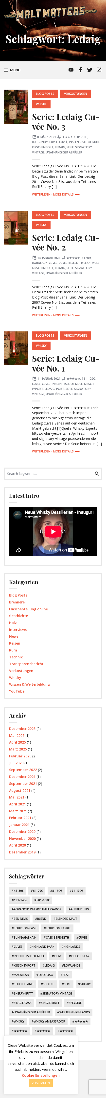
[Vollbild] (94, 550)
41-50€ (19, 891)
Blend (41, 919)
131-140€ (20, 900)
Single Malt (50, 1003)
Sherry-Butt (23, 993)
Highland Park (43, 947)
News (13, 636)
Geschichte (18, 615)
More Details (63, 194)
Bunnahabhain (25, 937)
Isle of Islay (80, 956)
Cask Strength (57, 937)
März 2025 (18, 749)
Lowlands (72, 965)
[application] (53, 531)
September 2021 (23, 783)
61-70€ (38, 891)
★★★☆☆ (73, 378)
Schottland (24, 984)
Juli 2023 (16, 763)
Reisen (14, 643)
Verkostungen (75, 94)
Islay (58, 956)
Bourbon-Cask (25, 928)
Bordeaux (39, 263)
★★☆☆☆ (69, 137)
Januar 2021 (19, 824)
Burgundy (40, 142)
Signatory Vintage (57, 993)
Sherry (85, 984)
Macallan (21, 975)
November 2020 (22, 838)
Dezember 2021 (22, 776)
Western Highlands (74, 1012)
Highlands (72, 947)
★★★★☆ (20, 1031)
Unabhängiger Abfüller (64, 152)
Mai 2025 (16, 735)
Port (60, 389)
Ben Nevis (21, 919)
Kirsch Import (42, 147)
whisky (19, 1021)
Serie (70, 147)
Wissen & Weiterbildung (29, 684)
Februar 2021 (20, 817)
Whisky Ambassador (49, 1021)
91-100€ (77, 891)
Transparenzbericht (26, 663)
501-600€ (43, 900)
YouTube (16, 691)
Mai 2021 (16, 797)
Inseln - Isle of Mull (84, 142)
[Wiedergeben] (14, 550)
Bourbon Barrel (58, 928)
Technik (16, 657)
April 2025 (17, 742)
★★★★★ (81, 1021)
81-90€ (82, 137)
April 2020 (17, 845)
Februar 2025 (20, 756)
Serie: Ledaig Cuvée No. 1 (65, 363)
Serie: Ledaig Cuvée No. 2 (65, 242)
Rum (13, 650)
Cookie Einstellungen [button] (41, 1075)
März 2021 (18, 811)
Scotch (48, 984)
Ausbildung (80, 909)
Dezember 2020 (22, 831)
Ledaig (60, 147)
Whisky (41, 104)
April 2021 (17, 804)
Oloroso (45, 975)
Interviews (18, 629)
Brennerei (17, 602)
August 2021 (19, 790)
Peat (66, 975)
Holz (13, 622)
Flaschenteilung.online (28, 609)
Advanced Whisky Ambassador (37, 909)
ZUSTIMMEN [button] (41, 1083)
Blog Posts (45, 94)
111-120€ (88, 378)
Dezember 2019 (22, 852)
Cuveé (63, 142)
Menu (16, 69)
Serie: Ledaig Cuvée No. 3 (65, 121)
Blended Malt (66, 919)
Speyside (75, 1003)
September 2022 (23, 769)
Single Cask (23, 1003)
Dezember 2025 (22, 728)
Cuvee (53, 142)
